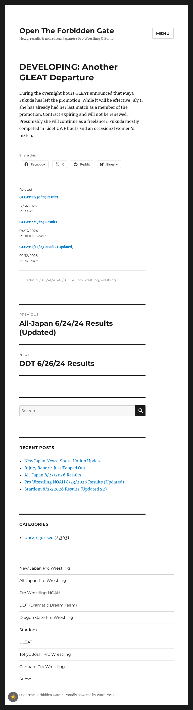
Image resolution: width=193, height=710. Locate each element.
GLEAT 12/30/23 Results (38, 197)
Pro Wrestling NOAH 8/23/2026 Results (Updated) (74, 481)
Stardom (28, 629)
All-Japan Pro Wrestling (42, 580)
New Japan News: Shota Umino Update (63, 460)
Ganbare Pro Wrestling (42, 666)
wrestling (108, 280)
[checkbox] (13, 697)
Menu (163, 33)
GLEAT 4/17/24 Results (38, 222)
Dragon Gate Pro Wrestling (46, 617)
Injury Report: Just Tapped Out (54, 467)
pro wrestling (88, 280)
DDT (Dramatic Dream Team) (48, 605)
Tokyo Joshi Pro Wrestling (45, 654)
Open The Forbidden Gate (66, 30)
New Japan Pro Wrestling (44, 568)
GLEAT (70, 280)
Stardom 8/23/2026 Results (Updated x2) (65, 488)
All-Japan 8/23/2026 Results (52, 474)
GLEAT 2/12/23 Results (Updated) (46, 247)
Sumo (25, 679)
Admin (32, 280)
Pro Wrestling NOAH (39, 592)
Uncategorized (39, 537)
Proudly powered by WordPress (89, 695)
